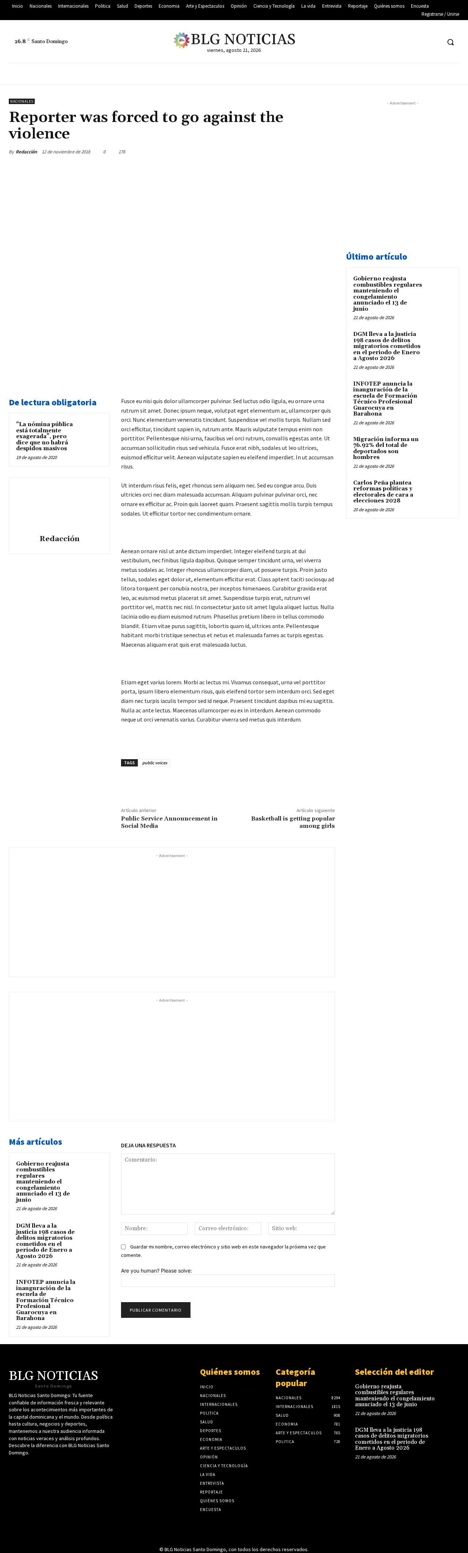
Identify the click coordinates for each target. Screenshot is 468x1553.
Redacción (26, 152)
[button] (450, 42)
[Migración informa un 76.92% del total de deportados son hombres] (439, 448)
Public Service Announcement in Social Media (169, 822)
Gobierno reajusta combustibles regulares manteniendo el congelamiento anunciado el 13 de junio (43, 1182)
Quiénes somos (230, 1371)
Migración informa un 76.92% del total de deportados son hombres (386, 448)
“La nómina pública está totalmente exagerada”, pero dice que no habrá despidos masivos (44, 436)
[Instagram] (435, 42)
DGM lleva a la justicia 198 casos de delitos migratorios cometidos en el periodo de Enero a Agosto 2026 (45, 1241)
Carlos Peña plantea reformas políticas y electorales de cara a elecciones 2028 (383, 492)
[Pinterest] (293, 151)
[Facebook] (407, 42)
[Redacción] (60, 507)
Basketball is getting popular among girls (293, 822)
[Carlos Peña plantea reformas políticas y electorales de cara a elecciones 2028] (439, 491)
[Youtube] (421, 42)
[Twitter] (394, 42)
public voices (154, 762)
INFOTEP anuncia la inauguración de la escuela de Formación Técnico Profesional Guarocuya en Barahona (45, 1300)
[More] (327, 151)
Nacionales (21, 101)
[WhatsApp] (310, 151)
